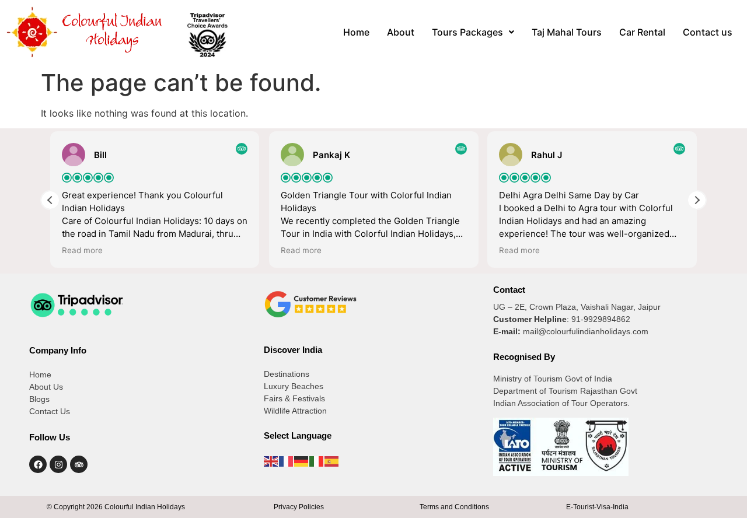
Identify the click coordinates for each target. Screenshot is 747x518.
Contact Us (49, 411)
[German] (301, 461)
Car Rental (642, 32)
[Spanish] (332, 461)
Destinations (286, 374)
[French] (286, 461)
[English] (271, 461)
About (400, 32)
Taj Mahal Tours (567, 32)
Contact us (707, 32)
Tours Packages (467, 32)
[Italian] (316, 461)
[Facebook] (38, 464)
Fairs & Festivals (294, 398)
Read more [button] (82, 250)
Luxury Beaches (293, 386)
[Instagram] (58, 464)
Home (356, 32)
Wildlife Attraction (295, 410)
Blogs (39, 399)
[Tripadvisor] (79, 464)
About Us (46, 386)
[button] (473, 32)
